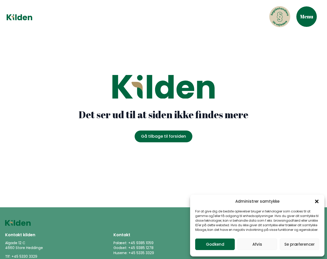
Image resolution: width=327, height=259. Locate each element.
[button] (316, 201)
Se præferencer (299, 244)
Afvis (257, 244)
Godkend (215, 244)
